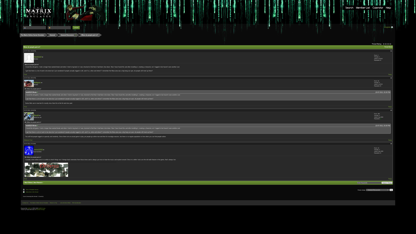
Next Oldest (28, 182)
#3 (391, 110)
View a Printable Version (32, 189)
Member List (363, 7)
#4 (391, 144)
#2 (391, 78)
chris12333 (38, 150)
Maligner (37, 83)
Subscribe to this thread (32, 192)
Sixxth (36, 115)
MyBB (29, 208)
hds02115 (38, 57)
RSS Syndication (76, 202)
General (52, 35)
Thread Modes (388, 47)
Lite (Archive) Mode (65, 202)
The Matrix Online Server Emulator (32, 35)
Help (388, 7)
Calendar (378, 7)
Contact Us (25, 202)
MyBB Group (41, 208)
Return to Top (53, 202)
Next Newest (38, 182)
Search (349, 7)
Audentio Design (40, 209)
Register (387, 27)
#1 (391, 51)
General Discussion (67, 35)
